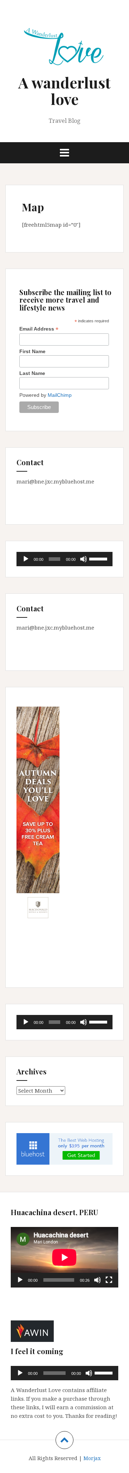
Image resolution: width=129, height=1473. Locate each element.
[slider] (99, 558)
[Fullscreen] (109, 1280)
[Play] (25, 559)
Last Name (32, 373)
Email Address (38, 329)
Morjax (92, 1458)
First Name (32, 351)
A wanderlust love (64, 90)
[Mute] (83, 559)
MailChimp (60, 395)
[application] (64, 559)
